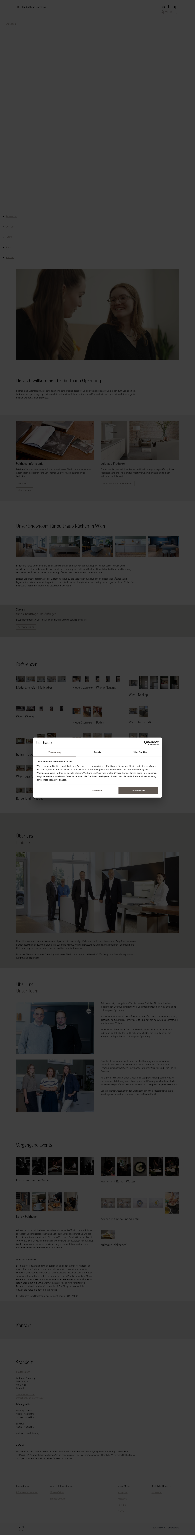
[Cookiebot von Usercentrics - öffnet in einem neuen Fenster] (146, 743)
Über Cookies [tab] (140, 752)
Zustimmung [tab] (54, 752)
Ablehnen (97, 790)
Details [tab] (97, 752)
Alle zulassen (138, 790)
